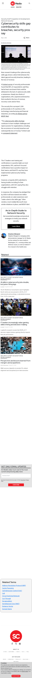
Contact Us (18, 651)
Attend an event (18, 659)
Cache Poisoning (8, 588)
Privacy (27, 651)
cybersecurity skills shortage (14, 121)
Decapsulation (7, 601)
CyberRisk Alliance (11, 651)
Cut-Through (6, 598)
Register (18, 7)
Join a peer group (25, 659)
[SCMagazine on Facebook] (12, 644)
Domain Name (7, 609)
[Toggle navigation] (3, 3)
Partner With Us (16, 661)
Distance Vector (7, 606)
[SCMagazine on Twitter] (16, 644)
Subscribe (16, 485)
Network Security (7, 21)
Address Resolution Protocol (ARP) (14, 585)
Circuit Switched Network (11, 596)
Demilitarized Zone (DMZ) (10, 604)
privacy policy (25, 671)
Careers (23, 651)
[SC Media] (15, 3)
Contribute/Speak (11, 659)
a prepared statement (10, 133)
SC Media (4, 651)
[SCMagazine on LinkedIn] (20, 644)
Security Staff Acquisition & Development (15, 19)
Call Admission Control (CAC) (12, 591)
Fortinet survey (7, 84)
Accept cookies (16, 675)
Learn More (16, 226)
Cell (3, 593)
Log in (12, 7)
